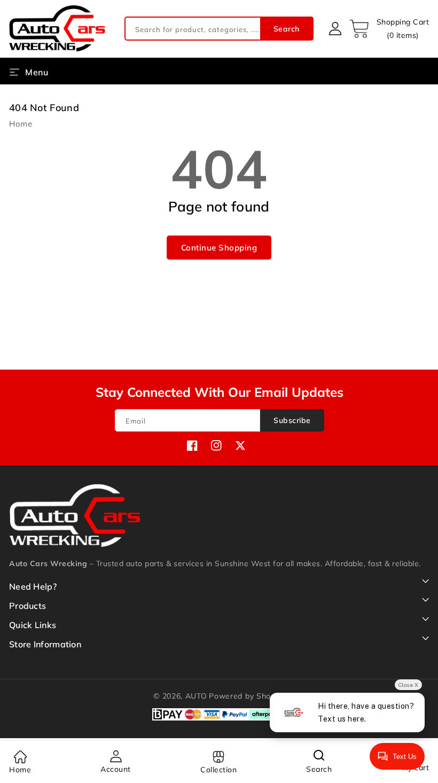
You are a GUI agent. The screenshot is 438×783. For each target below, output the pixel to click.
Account (115, 769)
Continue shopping (219, 247)
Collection (218, 769)
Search (286, 29)
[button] (388, 28)
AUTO (196, 696)
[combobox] (219, 29)
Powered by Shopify (247, 696)
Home (20, 124)
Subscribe (292, 420)
